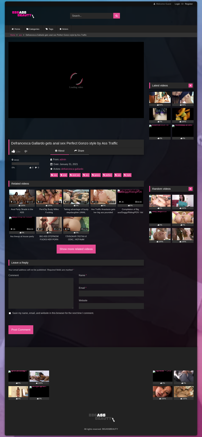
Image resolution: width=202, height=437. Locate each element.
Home (17, 29)
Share (80, 150)
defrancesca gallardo (72, 169)
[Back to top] (193, 428)
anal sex (76, 175)
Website (83, 300)
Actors (65, 29)
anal (65, 175)
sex (119, 175)
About (61, 150)
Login (177, 4)
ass (20, 35)
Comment (13, 275)
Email (82, 288)
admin (63, 159)
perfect (108, 175)
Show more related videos (76, 249)
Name (83, 275)
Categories (34, 29)
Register (189, 4)
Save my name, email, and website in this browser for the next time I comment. (53, 313)
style (128, 175)
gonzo (97, 175)
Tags (51, 29)
